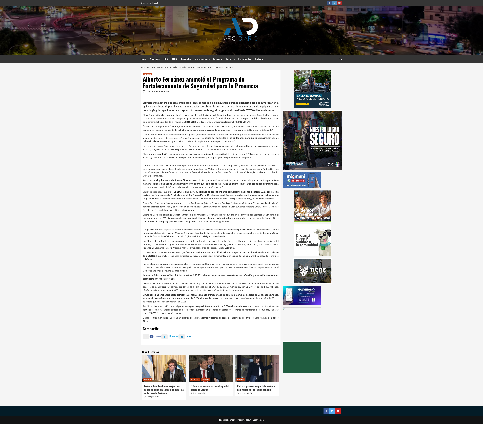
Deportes (230, 59)
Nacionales (186, 59)
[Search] (340, 58)
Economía (217, 59)
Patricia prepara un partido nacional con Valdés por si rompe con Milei (256, 388)
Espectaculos (244, 59)
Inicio (143, 59)
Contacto (259, 59)
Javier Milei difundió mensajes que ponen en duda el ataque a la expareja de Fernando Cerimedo (164, 389)
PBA (166, 59)
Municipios (155, 59)
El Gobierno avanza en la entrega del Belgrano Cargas (210, 388)
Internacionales (202, 59)
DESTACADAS (195, 379)
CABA (174, 59)
